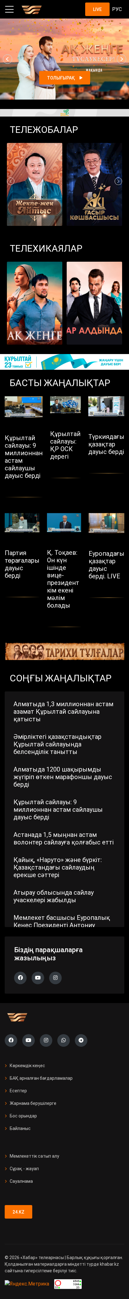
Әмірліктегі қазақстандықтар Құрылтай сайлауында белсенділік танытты (57, 744)
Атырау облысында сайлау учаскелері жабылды (53, 896)
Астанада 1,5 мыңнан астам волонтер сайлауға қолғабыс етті (63, 838)
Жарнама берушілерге (33, 1103)
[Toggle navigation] (9, 9)
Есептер (18, 1090)
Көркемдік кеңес (27, 1065)
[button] (8, 59)
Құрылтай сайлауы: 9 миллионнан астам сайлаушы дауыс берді (58, 809)
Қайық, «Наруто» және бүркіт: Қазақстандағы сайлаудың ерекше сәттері (57, 867)
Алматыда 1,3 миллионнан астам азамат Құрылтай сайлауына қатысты (63, 711)
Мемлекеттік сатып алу (34, 1156)
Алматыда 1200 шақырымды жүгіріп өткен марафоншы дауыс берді (62, 777)
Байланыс (20, 1128)
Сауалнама (21, 1181)
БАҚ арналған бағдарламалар (41, 1078)
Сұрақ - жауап (24, 1168)
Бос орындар (23, 1115)
